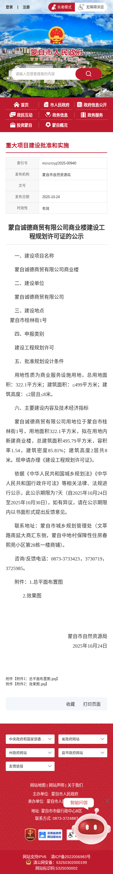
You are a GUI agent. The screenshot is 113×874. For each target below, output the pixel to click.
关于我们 (75, 785)
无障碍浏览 (95, 7)
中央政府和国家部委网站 (28, 739)
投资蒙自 (24, 125)
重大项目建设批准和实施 (37, 145)
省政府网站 (71, 739)
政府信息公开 (95, 105)
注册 (26, 7)
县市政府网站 (72, 753)
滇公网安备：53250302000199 (60, 862)
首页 (25, 105)
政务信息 (60, 115)
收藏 (70, 704)
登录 (9, 7)
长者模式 (64, 7)
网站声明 (56, 785)
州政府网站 (18, 753)
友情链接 (16, 766)
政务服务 (95, 115)
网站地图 (38, 785)
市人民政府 (59, 105)
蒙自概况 (59, 125)
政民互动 (24, 115)
